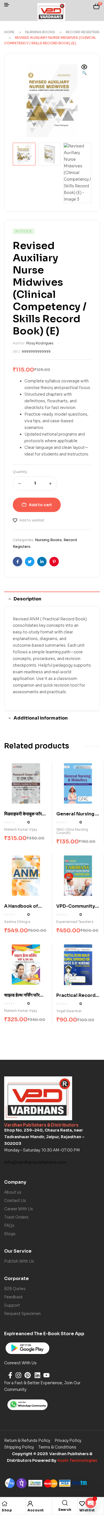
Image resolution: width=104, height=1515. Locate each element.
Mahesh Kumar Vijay (20, 829)
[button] (84, 70)
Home (9, 32)
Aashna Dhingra (17, 922)
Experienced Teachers (74, 922)
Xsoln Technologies (77, 1460)
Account (35, 1510)
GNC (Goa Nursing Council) (72, 831)
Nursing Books (40, 32)
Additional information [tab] (41, 718)
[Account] (30, 1503)
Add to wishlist (31, 520)
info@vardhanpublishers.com (35, 1162)
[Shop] (4, 1503)
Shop (7, 1510)
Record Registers (83, 32)
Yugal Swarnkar (69, 1011)
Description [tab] (27, 599)
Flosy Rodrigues (40, 343)
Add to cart (40, 504)
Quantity (20, 472)
